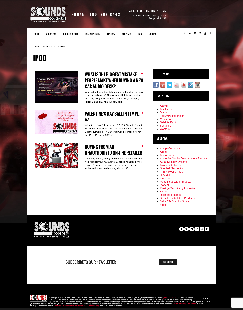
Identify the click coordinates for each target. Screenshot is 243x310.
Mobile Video (167, 119)
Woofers (165, 129)
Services (126, 33)
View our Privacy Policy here (184, 304)
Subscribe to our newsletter (91, 262)
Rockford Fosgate (170, 194)
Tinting (111, 33)
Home (36, 33)
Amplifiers (166, 109)
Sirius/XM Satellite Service (175, 201)
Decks (163, 112)
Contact (153, 33)
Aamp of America (170, 148)
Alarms (164, 105)
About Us (51, 33)
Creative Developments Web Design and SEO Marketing (77, 306)
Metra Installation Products (175, 181)
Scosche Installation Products (177, 198)
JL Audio (165, 175)
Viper (163, 204)
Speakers (165, 125)
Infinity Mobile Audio (171, 171)
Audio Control (168, 155)
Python (164, 191)
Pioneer (164, 185)
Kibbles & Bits (70, 33)
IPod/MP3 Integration (172, 115)
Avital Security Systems (173, 161)
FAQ (140, 33)
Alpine (163, 151)
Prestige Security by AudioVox (177, 188)
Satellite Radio (168, 122)
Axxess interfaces (170, 165)
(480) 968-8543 (169, 298)
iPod (62, 46)
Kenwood (165, 178)
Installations (92, 33)
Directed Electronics (171, 168)
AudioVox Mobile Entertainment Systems (184, 158)
